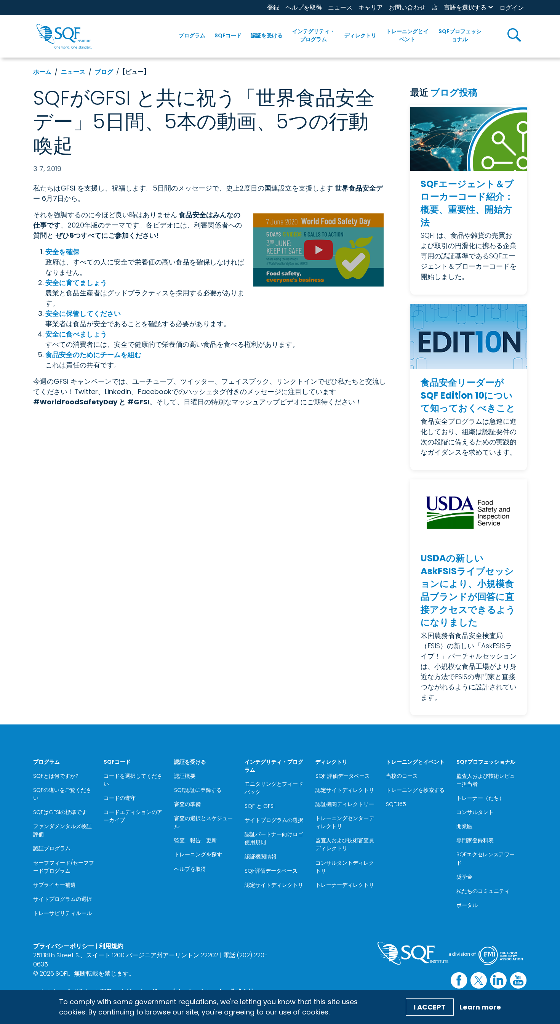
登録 (273, 7)
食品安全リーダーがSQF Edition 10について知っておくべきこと (468, 395)
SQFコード (228, 35)
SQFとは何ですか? (55, 776)
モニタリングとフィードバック (274, 788)
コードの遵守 (120, 798)
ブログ (104, 71)
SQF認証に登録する (198, 790)
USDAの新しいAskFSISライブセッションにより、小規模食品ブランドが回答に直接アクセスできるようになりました (468, 590)
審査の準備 (187, 804)
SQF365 (396, 804)
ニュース (340, 7)
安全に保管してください (83, 313)
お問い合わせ (407, 7)
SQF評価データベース (271, 871)
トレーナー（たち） (480, 798)
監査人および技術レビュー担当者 (485, 780)
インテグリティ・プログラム (313, 35)
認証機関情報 (261, 857)
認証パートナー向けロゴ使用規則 (274, 838)
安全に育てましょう (76, 282)
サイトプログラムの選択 (62, 899)
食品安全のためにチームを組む (93, 354)
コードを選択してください (133, 780)
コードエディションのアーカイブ (133, 816)
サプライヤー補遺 (54, 885)
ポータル (467, 905)
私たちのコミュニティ (483, 891)
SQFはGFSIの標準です (60, 812)
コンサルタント (475, 812)
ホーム (42, 71)
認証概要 (184, 776)
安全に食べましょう (76, 334)
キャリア (370, 7)
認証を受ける (267, 35)
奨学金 (464, 877)
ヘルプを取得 (303, 7)
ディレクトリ (360, 35)
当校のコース (402, 776)
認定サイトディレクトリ (274, 885)
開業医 (464, 826)
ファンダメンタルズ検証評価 (62, 830)
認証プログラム (51, 848)
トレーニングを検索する (415, 790)
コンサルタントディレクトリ (344, 867)
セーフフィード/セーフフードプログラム (63, 867)
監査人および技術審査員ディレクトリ (344, 844)
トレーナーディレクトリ (344, 885)
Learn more (480, 1007)
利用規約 (111, 946)
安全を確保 (62, 251)
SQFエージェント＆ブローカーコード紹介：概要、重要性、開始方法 (467, 203)
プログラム (192, 35)
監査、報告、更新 (195, 840)
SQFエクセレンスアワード (485, 858)
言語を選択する (465, 7)
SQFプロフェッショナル (460, 35)
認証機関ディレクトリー (344, 804)
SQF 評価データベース (342, 776)
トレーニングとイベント (407, 35)
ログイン (511, 7)
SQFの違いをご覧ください (62, 794)
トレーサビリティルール (62, 913)
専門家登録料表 (475, 840)
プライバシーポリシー (63, 946)
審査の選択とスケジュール (203, 822)
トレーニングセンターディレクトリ (344, 822)
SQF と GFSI (260, 806)
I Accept (430, 1007)
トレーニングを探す (198, 854)
